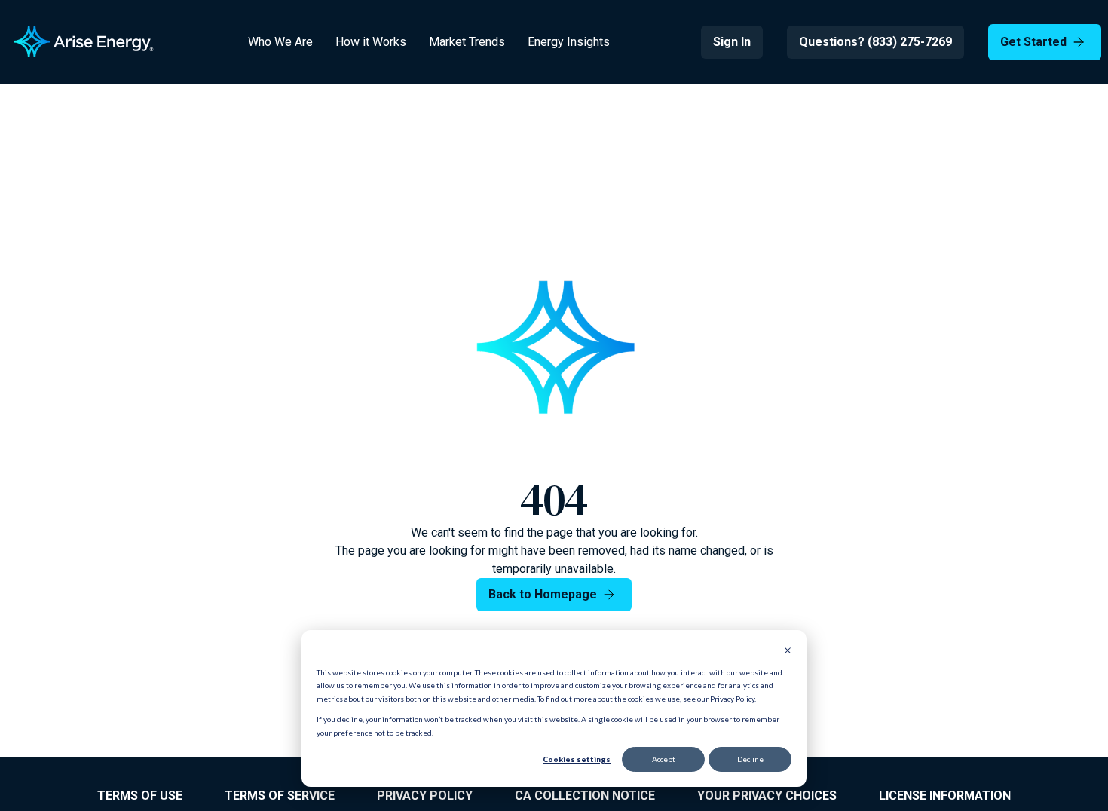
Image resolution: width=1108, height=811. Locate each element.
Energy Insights (569, 42)
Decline (750, 759)
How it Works (370, 42)
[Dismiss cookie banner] (787, 652)
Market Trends (467, 42)
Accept (663, 759)
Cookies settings (577, 759)
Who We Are (280, 42)
